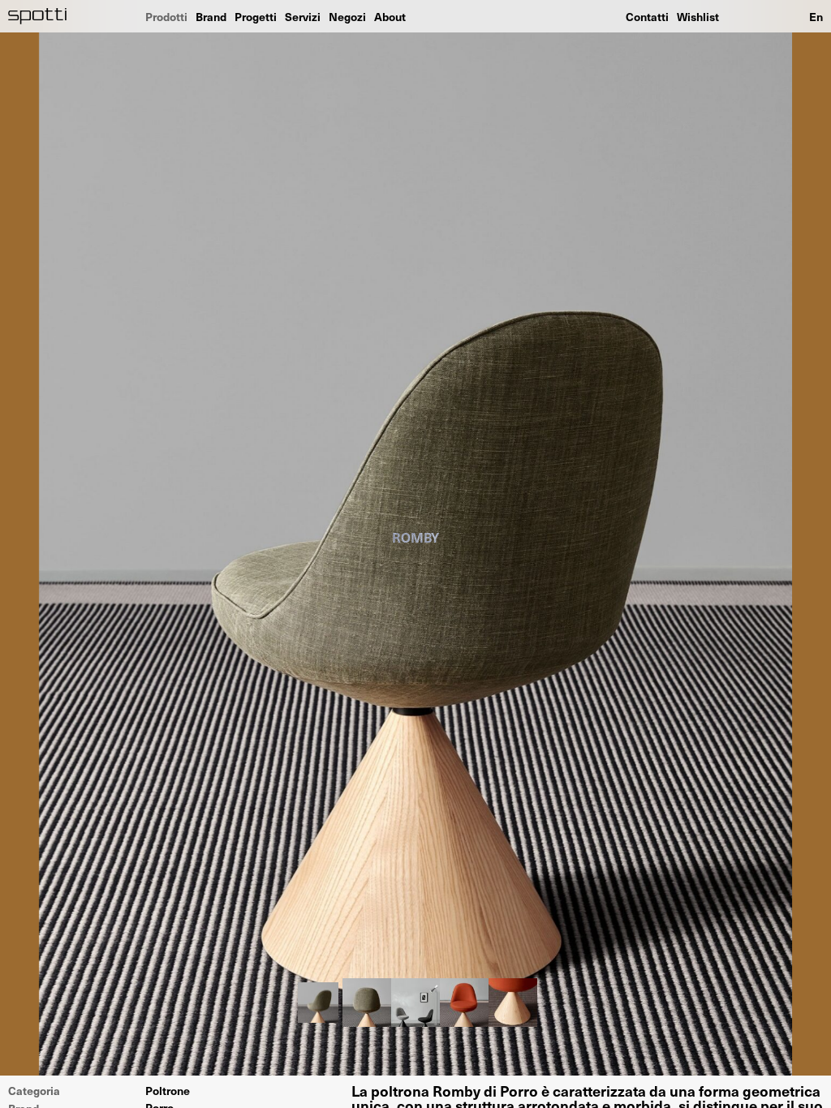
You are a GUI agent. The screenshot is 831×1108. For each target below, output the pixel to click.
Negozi (347, 16)
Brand (211, 16)
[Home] (37, 16)
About (390, 16)
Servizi (303, 16)
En (816, 16)
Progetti (256, 16)
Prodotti (166, 16)
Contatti (647, 16)
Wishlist (698, 16)
